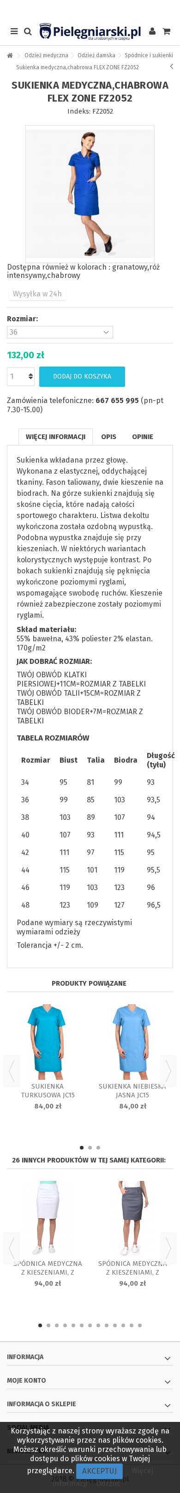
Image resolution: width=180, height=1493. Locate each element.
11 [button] (123, 1325)
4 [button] (65, 1325)
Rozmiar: (23, 318)
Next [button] (168, 1071)
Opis (108, 437)
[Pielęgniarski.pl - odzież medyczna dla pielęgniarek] (90, 32)
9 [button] (106, 1325)
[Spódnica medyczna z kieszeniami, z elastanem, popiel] (132, 1219)
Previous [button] (11, 1071)
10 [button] (115, 1325)
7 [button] (90, 1325)
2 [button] (90, 1148)
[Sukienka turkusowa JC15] (47, 1042)
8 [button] (98, 1325)
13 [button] (140, 1325)
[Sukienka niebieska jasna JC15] (132, 1042)
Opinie (142, 437)
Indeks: (78, 111)
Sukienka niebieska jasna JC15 (132, 1090)
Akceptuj (99, 1471)
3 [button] (98, 1148)
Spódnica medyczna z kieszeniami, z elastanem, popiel (132, 1272)
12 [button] (131, 1325)
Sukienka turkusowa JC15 (48, 1090)
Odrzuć (108, 1483)
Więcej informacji (55, 437)
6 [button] (82, 1325)
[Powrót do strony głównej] (9, 56)
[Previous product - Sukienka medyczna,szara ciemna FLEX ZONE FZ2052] (171, 66)
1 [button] (82, 1148)
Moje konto (26, 1381)
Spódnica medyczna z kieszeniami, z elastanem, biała (47, 1272)
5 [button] (73, 1325)
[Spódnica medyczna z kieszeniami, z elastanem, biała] (47, 1219)
